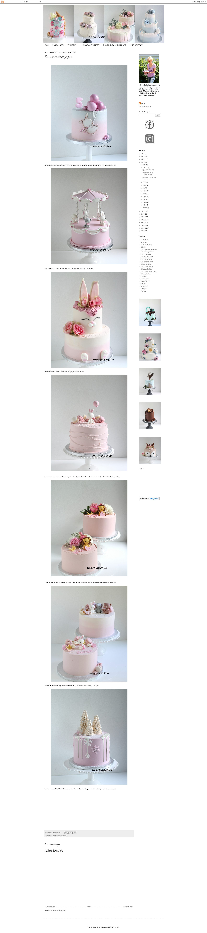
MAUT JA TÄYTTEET (91, 45)
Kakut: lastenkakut (61, 835)
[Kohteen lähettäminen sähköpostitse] (65, 833)
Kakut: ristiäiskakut (147, 266)
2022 (143, 156)
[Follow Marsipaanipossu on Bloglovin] (149, 500)
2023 (143, 154)
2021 (143, 159)
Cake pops (144, 240)
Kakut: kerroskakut (147, 257)
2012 (143, 231)
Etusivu (88, 907)
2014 (143, 225)
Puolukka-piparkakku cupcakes (149, 178)
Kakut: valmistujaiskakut (148, 271)
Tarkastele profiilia (145, 106)
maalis (145, 202)
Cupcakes (144, 242)
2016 (143, 220)
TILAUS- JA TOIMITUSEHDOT (114, 45)
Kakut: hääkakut (146, 254)
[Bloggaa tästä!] (68, 833)
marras (145, 167)
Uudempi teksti (50, 907)
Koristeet (143, 276)
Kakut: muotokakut (147, 262)
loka (144, 182)
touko (145, 196)
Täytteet (143, 288)
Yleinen (143, 291)
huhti (144, 199)
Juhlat (54, 835)
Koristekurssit (145, 279)
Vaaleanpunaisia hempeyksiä (147, 173)
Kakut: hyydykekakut (147, 252)
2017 (143, 217)
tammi (145, 208)
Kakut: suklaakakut (147, 269)
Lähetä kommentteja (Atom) (57, 910)
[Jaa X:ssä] (70, 833)
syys (144, 185)
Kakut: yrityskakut (146, 274)
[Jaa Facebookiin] (72, 833)
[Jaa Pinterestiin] (75, 833)
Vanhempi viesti (128, 907)
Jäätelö (143, 247)
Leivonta (143, 284)
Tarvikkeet (144, 286)
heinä (145, 191)
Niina (143, 103)
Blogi (47, 45)
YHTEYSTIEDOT (136, 45)
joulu (144, 165)
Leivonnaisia (145, 281)
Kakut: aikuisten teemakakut (150, 249)
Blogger (116, 927)
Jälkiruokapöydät (146, 244)
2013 (143, 228)
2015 (143, 222)
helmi (145, 205)
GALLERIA (72, 45)
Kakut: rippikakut (146, 264)
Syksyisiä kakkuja (148, 170)
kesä (144, 194)
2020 (143, 162)
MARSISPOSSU (58, 45)
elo (144, 188)
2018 (143, 214)
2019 (143, 211)
